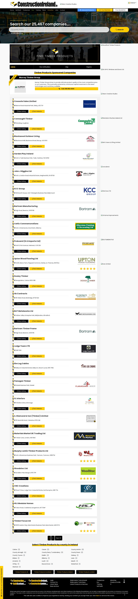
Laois (72, 558)
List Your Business (104, 10)
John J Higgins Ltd (23, 171)
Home (12, 10)
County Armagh (18, 552)
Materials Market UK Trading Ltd (29, 433)
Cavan (44, 549)
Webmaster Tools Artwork (78, 580)
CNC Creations (21, 486)
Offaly (15, 564)
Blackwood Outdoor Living (27, 136)
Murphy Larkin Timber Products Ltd (31, 451)
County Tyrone (17, 555)
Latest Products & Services (79, 584)
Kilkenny (44, 558)
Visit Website (37, 111)
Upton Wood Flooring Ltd (26, 258)
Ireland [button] (133, 3)
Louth (44, 561)
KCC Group (19, 188)
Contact (62, 10)
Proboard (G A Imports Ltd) (27, 241)
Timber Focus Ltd (22, 521)
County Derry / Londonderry (51, 552)
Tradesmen (26, 10)
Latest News (54, 584)
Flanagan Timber (22, 381)
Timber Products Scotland (42, 572)
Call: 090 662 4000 (67, 89)
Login (52, 580)
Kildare (15, 558)
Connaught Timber (23, 118)
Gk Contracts (20, 293)
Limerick (15, 561)
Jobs (56, 10)
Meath (73, 561)
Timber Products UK (21, 572)
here (98, 596)
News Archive (54, 586)
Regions (89, 67)
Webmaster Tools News (78, 582)
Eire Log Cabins (21, 363)
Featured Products (88, 10)
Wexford (15, 567)
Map (67, 67)
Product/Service (17, 33)
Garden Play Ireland (23, 153)
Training (38, 10)
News (44, 10)
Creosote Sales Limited (25, 101)
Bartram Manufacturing (26, 206)
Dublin (44, 555)
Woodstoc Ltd (21, 468)
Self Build (18, 10)
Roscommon (46, 564)
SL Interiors (19, 398)
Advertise (50, 10)
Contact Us (54, 582)
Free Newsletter (120, 10)
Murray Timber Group (29, 77)
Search (120, 29)
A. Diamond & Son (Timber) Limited (31, 416)
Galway (73, 555)
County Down (75, 552)
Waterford (74, 564)
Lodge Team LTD (22, 346)
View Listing (22, 111)
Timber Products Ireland (65, 572)
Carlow (15, 549)
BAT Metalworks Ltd (23, 311)
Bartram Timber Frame (25, 328)
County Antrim (76, 549)
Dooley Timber (21, 276)
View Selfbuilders (44, 67)
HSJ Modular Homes (23, 503)
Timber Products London (87, 572)
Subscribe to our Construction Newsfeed (1, 581)
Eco (33, 10)
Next (57, 538)
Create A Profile (115, 582)
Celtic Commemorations (26, 223)
